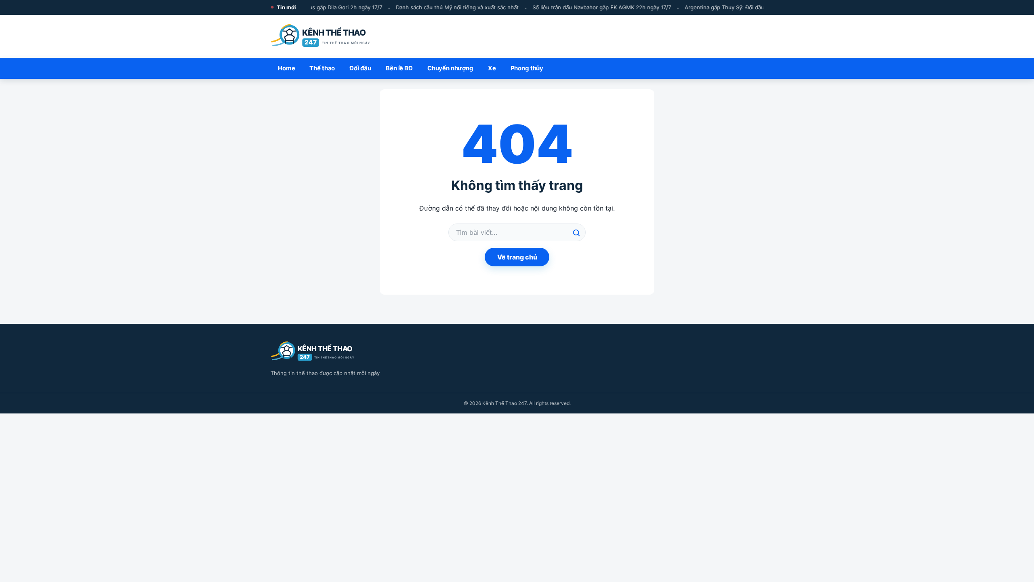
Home (286, 68)
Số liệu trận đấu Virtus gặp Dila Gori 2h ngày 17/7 (316, 7)
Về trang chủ (517, 257)
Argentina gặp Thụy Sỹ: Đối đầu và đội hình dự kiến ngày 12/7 (757, 7)
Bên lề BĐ (399, 68)
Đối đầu (360, 68)
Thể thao (322, 68)
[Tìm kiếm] (576, 233)
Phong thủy (527, 68)
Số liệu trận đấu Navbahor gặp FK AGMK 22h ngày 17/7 (597, 7)
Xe (492, 68)
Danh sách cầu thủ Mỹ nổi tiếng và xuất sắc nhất (452, 7)
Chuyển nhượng (450, 68)
